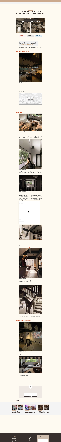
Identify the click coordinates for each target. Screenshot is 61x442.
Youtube (29, 438)
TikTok (29, 439)
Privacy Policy (13, 439)
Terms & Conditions (14, 440)
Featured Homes (30, 10)
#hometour (22, 44)
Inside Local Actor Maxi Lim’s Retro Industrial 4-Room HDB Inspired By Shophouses (17, 412)
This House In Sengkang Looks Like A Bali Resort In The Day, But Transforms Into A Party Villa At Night (30, 412)
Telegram (29, 440)
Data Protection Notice (14, 438)
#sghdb (25, 44)
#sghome (20, 44)
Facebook (29, 437)
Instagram (29, 436)
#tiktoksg (32, 44)
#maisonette (27, 44)
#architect (30, 44)
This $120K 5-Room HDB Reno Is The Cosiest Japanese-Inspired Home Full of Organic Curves (43, 412)
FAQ (12, 441)
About (12, 437)
